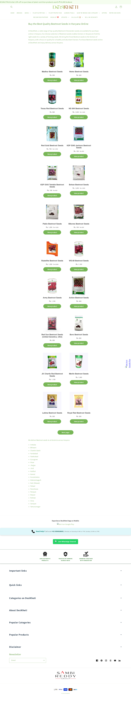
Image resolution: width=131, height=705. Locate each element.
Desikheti (67, 693)
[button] (11, 7)
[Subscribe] (43, 660)
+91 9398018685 (57, 531)
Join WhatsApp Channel (67, 542)
